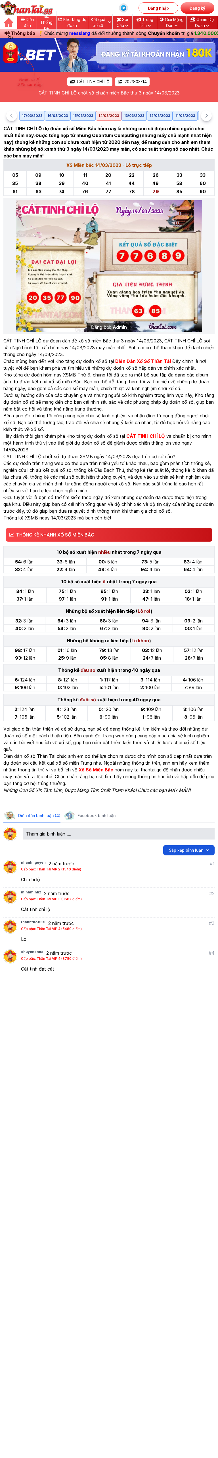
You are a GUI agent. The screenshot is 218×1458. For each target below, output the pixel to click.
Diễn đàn (29, 22)
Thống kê (46, 25)
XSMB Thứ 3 (76, 375)
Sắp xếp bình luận (186, 850)
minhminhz (31, 892)
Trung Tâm (146, 22)
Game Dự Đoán (204, 22)
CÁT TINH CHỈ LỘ (93, 81)
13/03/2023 (134, 115)
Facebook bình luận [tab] (96, 815)
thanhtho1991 (33, 922)
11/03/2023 (185, 115)
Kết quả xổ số (98, 22)
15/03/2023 (83, 115)
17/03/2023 (32, 115)
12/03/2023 (160, 115)
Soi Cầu (122, 22)
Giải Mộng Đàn (174, 22)
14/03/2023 (108, 115)
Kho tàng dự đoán (74, 22)
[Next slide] (206, 115)
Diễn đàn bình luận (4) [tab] (39, 815)
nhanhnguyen (33, 862)
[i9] (109, 55)
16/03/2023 (57, 115)
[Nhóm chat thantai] (123, 8)
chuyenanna (32, 952)
